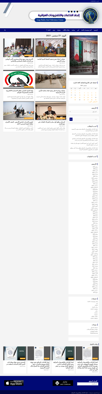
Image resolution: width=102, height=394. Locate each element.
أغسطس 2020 (94, 277)
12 (91, 95)
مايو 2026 (95, 168)
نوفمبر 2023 (95, 204)
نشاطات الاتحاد (94, 318)
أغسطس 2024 (94, 187)
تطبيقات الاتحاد (94, 309)
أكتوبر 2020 (95, 273)
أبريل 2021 (95, 262)
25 (95, 99)
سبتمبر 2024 (95, 185)
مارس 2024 (95, 197)
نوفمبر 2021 (95, 249)
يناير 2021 (95, 268)
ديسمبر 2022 (95, 225)
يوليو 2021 (95, 256)
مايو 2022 (95, 238)
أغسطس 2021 (94, 255)
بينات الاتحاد (95, 307)
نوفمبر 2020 (95, 271)
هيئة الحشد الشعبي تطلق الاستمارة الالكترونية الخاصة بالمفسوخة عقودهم (19, 91)
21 (84, 97)
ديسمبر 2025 (95, 178)
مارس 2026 (95, 172)
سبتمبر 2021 (95, 253)
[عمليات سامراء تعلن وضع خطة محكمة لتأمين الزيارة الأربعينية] (50, 79)
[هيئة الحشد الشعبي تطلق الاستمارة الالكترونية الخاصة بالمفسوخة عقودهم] (18, 79)
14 (84, 95)
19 (91, 97)
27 (88, 99)
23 (75, 97)
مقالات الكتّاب (66, 30)
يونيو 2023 (95, 213)
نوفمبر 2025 (95, 180)
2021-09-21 (62, 63)
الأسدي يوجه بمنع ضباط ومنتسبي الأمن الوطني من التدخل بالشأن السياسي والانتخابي (19, 60)
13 (88, 95)
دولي (54, 30)
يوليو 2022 (95, 234)
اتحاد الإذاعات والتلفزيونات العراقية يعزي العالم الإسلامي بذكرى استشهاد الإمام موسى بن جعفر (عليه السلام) (63, 365)
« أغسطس (95, 101)
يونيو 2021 (95, 258)
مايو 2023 (95, 215)
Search (71, 119)
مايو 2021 (95, 260)
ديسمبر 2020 (95, 270)
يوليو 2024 (95, 189)
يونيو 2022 (95, 236)
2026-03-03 (95, 371)
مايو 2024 (95, 193)
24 (71, 97)
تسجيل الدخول (94, 327)
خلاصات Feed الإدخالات (92, 329)
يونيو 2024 (95, 191)
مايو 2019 (95, 292)
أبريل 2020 (95, 285)
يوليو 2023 (95, 212)
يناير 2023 (95, 223)
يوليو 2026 (95, 167)
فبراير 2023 (95, 221)
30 (75, 99)
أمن (78, 30)
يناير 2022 (95, 245)
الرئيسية (96, 30)
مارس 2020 (95, 286)
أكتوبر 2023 (95, 206)
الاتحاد (49, 30)
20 (88, 97)
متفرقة (59, 30)
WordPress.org (94, 333)
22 (79, 97)
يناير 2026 (95, 176)
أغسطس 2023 (94, 210)
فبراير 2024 (95, 198)
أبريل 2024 (95, 195)
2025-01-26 (71, 370)
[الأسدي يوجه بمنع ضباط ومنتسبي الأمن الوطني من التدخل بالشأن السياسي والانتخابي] (18, 47)
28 (84, 99)
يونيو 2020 (95, 281)
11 (95, 95)
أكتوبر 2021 (95, 251)
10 (71, 92)
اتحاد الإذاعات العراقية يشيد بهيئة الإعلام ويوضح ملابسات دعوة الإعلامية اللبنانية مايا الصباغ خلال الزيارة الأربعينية (39, 365)
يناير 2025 (95, 183)
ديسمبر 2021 (95, 247)
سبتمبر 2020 (95, 275)
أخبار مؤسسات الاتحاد (86, 30)
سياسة (73, 30)
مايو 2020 (95, 283)
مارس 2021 (95, 264)
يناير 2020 (95, 288)
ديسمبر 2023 (95, 202)
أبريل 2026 (95, 170)
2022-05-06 (22, 366)
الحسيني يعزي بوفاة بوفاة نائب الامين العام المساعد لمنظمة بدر (15, 363)
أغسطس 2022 (94, 232)
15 (79, 95)
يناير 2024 (95, 200)
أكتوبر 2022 (95, 228)
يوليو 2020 (95, 279)
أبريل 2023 (95, 217)
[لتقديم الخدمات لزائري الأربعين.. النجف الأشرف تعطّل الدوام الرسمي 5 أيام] (18, 110)
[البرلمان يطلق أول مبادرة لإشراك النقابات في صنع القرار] (50, 110)
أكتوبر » (90, 101)
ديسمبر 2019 (95, 290)
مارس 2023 (95, 219)
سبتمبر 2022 (95, 230)
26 (91, 99)
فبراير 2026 (95, 174)
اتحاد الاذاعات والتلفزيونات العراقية (79, 392)
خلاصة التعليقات (94, 331)
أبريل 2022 (95, 240)
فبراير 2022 (95, 243)
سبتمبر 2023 (95, 208)
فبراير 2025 (95, 182)
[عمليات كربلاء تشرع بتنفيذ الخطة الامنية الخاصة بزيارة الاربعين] (50, 47)
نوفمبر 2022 (95, 227)
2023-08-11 (46, 370)
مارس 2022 (95, 242)
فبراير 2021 (95, 266)
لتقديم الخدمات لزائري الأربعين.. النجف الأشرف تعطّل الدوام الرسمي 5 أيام (19, 123)
